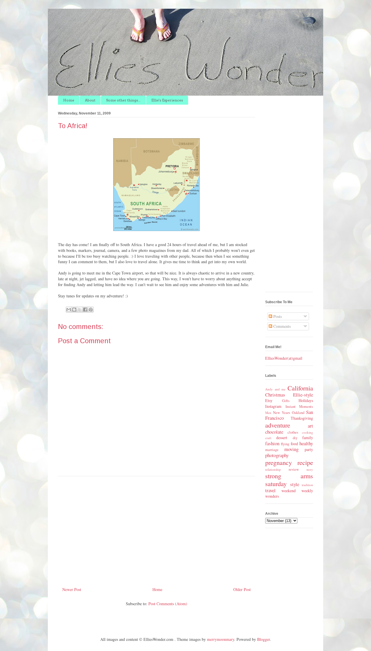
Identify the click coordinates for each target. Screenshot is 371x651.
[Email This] (69, 309)
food (294, 443)
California (300, 387)
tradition (307, 485)
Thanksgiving (302, 418)
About (90, 100)
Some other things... (123, 100)
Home (68, 100)
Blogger (263, 639)
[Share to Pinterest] (91, 309)
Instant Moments (299, 406)
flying (285, 443)
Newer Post (71, 589)
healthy (306, 443)
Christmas (275, 394)
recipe (305, 462)
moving (291, 449)
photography (277, 455)
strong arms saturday (289, 479)
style (294, 484)
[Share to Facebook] (85, 309)
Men (268, 412)
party (309, 449)
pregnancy (278, 462)
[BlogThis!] (74, 309)
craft (268, 438)
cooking (307, 432)
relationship (273, 469)
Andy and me (275, 389)
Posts (277, 316)
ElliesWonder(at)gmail (283, 358)
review (294, 469)
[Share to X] (80, 309)
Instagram (273, 406)
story (309, 469)
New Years (281, 412)
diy (295, 437)
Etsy (268, 400)
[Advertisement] (156, 529)
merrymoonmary (220, 639)
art (310, 425)
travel (270, 490)
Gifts (286, 400)
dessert (281, 437)
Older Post (242, 589)
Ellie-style (303, 394)
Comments (281, 326)
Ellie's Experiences (167, 100)
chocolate (274, 431)
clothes (293, 432)
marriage (272, 449)
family (307, 437)
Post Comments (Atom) (167, 603)
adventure (277, 425)
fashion (272, 443)
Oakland (298, 412)
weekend (288, 490)
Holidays (306, 400)
